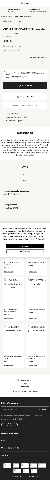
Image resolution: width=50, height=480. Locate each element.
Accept (25, 246)
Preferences (25, 251)
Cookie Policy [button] (33, 236)
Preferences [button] (40, 239)
